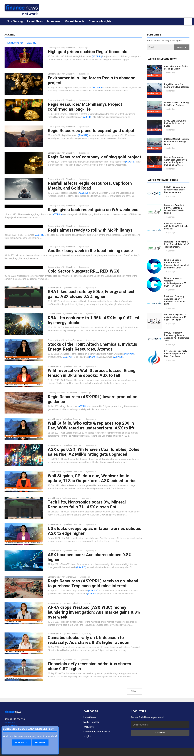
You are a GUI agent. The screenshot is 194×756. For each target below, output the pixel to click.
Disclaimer (10, 722)
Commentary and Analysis (97, 731)
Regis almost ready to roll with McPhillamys (90, 230)
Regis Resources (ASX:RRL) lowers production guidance (92, 399)
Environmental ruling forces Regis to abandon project (91, 80)
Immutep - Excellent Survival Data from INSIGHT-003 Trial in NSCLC (174, 209)
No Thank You (21, 742)
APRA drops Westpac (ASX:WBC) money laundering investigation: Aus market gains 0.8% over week (94, 612)
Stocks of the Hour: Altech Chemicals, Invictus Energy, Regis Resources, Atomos (92, 347)
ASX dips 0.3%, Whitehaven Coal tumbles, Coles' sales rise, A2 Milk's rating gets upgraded (94, 452)
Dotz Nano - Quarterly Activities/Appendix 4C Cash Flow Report (175, 317)
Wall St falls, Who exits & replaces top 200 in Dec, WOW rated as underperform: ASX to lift (91, 426)
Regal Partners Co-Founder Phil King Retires (176, 85)
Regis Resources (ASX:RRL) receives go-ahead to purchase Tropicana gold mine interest (93, 583)
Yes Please (40, 742)
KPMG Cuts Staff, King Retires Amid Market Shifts (175, 123)
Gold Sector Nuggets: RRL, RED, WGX (83, 271)
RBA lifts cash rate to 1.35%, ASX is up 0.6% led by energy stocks (93, 320)
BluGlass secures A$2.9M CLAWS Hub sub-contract (176, 226)
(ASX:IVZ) (67, 357)
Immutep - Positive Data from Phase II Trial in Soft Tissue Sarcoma (176, 244)
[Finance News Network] (22, 9)
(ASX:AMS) (117, 357)
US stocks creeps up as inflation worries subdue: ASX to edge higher (94, 531)
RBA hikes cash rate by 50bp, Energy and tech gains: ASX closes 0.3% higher (91, 294)
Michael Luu (71, 577)
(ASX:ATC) (129, 354)
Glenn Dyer (70, 47)
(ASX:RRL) (97, 56)
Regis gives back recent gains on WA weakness (93, 209)
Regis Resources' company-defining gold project (94, 156)
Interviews (53, 21)
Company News (55, 47)
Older (134, 691)
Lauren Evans (71, 393)
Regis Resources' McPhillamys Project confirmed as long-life (85, 107)
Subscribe (181, 47)
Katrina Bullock (72, 603)
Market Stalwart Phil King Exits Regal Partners (176, 103)
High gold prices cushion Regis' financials (87, 51)
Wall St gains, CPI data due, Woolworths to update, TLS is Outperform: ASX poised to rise (92, 478)
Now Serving (15, 21)
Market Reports (74, 21)
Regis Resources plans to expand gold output (91, 130)
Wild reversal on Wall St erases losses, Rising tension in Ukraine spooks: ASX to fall (91, 373)
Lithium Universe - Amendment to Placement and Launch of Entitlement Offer (176, 264)
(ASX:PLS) (81, 567)
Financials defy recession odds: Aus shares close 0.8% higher (89, 666)
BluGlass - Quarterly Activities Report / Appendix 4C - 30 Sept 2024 (175, 300)
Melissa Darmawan (73, 287)
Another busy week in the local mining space (90, 250)
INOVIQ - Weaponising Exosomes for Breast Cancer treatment (175, 189)
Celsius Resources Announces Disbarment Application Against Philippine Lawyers (175, 161)
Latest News (35, 21)
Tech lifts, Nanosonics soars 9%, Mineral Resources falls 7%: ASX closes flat (87, 504)
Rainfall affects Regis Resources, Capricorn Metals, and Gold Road (90, 186)
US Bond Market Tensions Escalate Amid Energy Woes (176, 141)
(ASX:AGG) (92, 593)
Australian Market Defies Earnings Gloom (176, 67)
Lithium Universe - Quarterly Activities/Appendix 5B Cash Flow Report (175, 282)
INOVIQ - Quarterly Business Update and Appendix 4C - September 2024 (176, 337)
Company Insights (100, 21)
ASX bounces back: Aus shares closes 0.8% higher (90, 557)
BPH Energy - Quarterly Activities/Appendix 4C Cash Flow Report (175, 353)
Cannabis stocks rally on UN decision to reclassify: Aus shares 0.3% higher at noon (88, 640)
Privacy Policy (11, 725)
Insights (87, 736)
